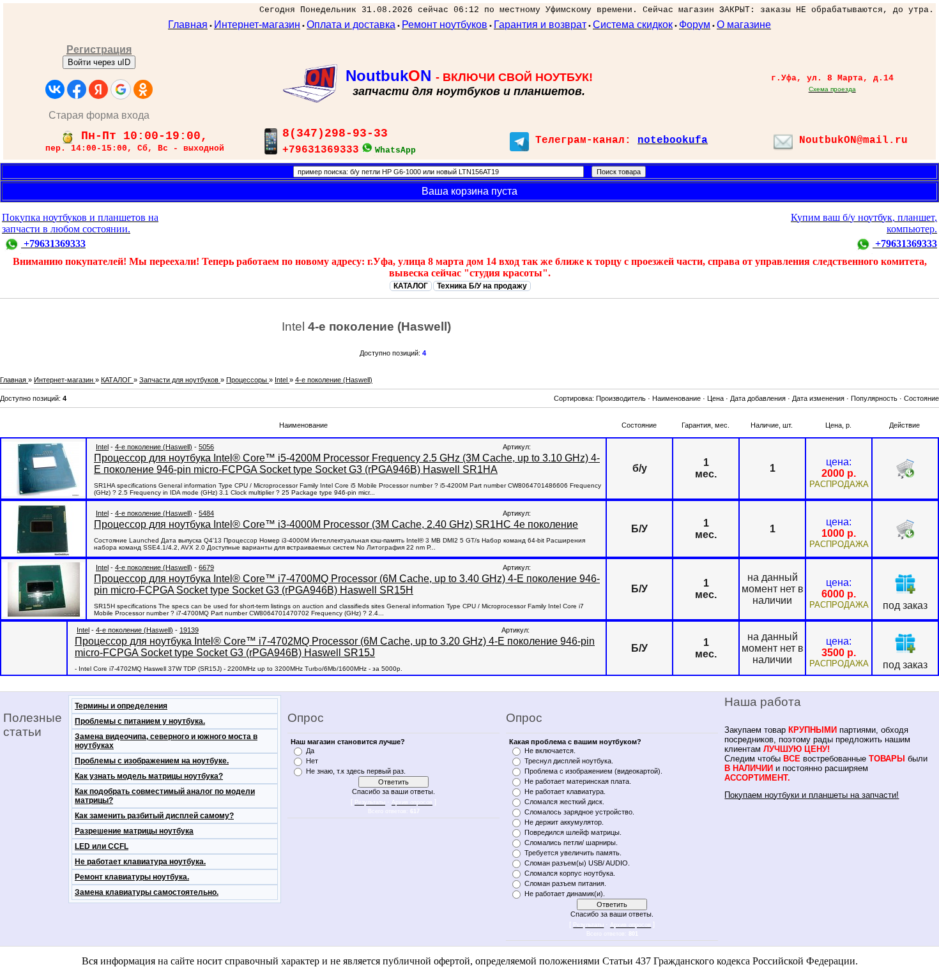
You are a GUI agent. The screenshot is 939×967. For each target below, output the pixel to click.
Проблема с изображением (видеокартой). (593, 771)
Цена (715, 398)
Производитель (621, 398)
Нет (312, 761)
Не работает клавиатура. (565, 791)
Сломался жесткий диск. (564, 802)
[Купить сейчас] (905, 468)
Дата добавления (758, 398)
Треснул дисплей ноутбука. (568, 761)
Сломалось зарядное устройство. (579, 812)
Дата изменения (818, 398)
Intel (102, 447)
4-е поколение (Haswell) (153, 447)
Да (310, 750)
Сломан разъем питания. (565, 883)
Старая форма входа (99, 115)
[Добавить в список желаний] (905, 583)
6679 (206, 567)
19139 (189, 630)
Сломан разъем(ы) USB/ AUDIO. (577, 863)
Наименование (676, 398)
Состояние (921, 398)
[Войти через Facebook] (76, 89)
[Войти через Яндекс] (98, 89)
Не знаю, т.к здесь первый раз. (356, 771)
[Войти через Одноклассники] (143, 89)
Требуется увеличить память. (573, 853)
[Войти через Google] (121, 89)
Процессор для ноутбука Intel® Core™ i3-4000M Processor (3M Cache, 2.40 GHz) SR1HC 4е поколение (336, 524)
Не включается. (550, 750)
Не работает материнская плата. (577, 781)
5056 (206, 447)
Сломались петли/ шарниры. (571, 842)
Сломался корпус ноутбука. (569, 873)
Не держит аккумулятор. (564, 822)
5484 (206, 513)
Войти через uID (99, 62)
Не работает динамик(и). (564, 893)
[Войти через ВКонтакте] (55, 89)
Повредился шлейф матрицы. (573, 832)
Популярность (874, 398)
